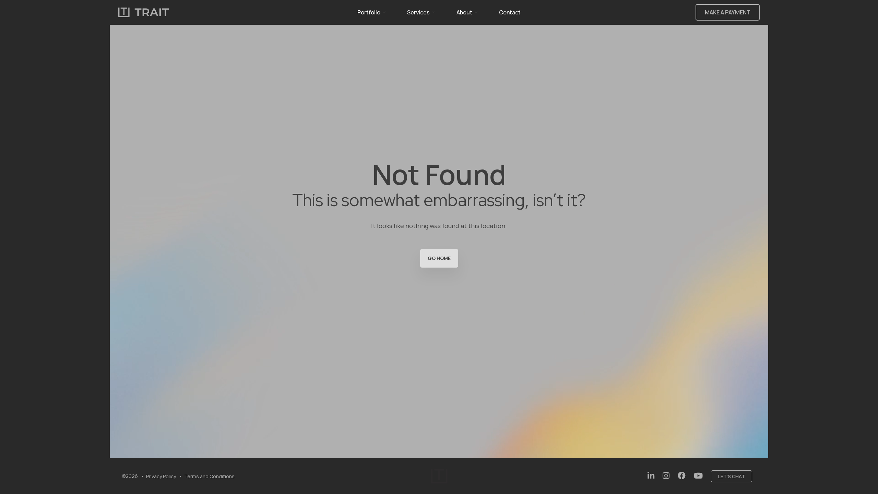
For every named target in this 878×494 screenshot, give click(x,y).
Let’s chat (731, 476)
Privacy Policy (161, 476)
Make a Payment (727, 12)
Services (418, 12)
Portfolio (368, 12)
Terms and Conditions (209, 476)
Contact (510, 12)
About (464, 12)
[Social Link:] (651, 475)
